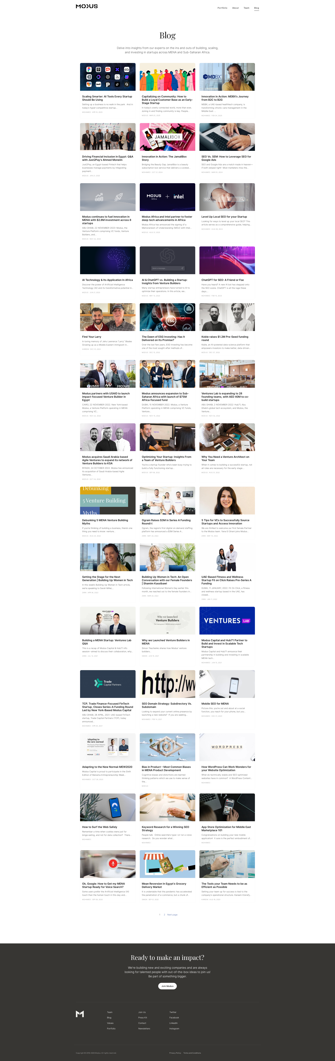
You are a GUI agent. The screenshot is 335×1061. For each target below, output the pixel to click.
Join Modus (167, 986)
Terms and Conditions (192, 1053)
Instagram (174, 1028)
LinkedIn (173, 1023)
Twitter (172, 1012)
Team (246, 8)
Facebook (174, 1017)
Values (110, 1023)
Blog (256, 8)
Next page (172, 914)
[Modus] (87, 6)
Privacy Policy (175, 1053)
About (235, 8)
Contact (142, 1023)
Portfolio (222, 8)
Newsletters (144, 1028)
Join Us (142, 1012)
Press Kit (142, 1017)
